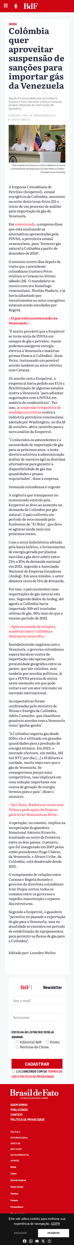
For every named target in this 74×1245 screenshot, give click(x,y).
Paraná (14, 1200)
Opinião (14, 1160)
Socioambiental (19, 1154)
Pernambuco (16, 1206)
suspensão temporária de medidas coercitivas (35, 410)
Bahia (13, 1167)
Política (15, 1132)
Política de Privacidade (27, 1119)
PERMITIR (53, 1233)
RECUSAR (20, 1233)
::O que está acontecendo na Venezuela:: (33, 320)
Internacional (19, 1137)
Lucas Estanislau (20, 119)
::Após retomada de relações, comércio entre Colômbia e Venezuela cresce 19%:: (32, 631)
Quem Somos (18, 1105)
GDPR (55, 1223)
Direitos (15, 1143)
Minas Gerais (16, 1186)
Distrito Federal (18, 1180)
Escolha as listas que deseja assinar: (33, 1034)
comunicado (25, 223)
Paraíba (14, 1193)
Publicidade (19, 1109)
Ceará (13, 1173)
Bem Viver (16, 1149)
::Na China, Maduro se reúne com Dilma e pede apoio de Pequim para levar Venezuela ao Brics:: (36, 809)
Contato (16, 1114)
